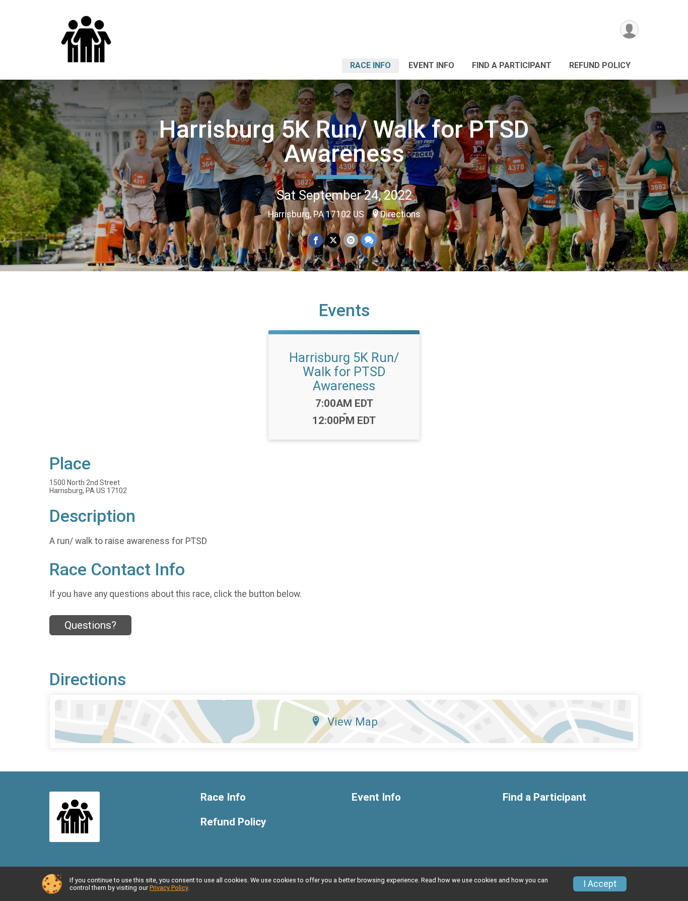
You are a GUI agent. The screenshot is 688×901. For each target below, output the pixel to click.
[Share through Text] (369, 240)
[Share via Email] (350, 240)
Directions (400, 214)
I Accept (599, 884)
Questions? (90, 625)
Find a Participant (512, 65)
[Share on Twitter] (333, 240)
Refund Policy (600, 65)
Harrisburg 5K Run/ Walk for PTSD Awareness (344, 141)
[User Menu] (629, 29)
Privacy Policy (169, 887)
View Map (352, 721)
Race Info (370, 65)
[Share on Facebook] (315, 240)
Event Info (431, 65)
